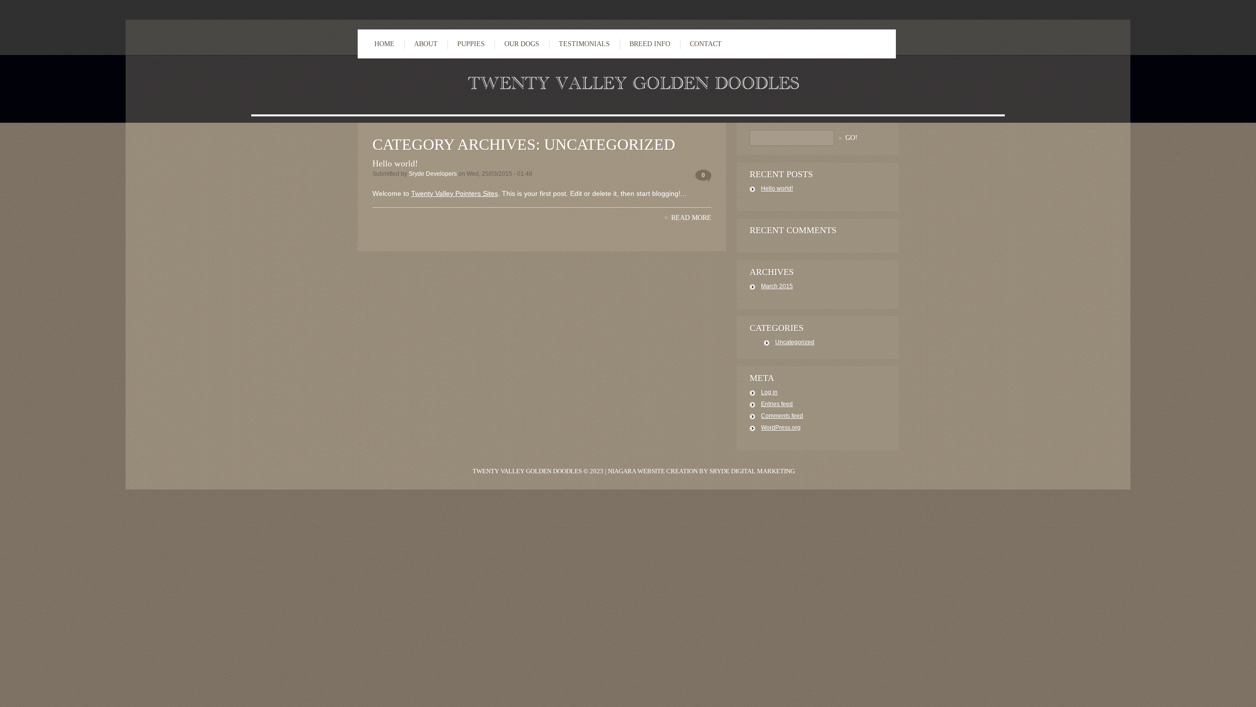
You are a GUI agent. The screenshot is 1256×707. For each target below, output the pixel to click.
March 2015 (777, 286)
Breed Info (649, 44)
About (426, 44)
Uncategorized (794, 342)
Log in (769, 392)
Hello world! (395, 163)
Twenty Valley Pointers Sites (454, 193)
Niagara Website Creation (653, 471)
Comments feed (782, 415)
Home (384, 44)
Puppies (471, 44)
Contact (706, 44)
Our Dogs (521, 44)
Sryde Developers (433, 173)
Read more (691, 217)
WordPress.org (781, 427)
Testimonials (584, 44)
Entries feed (777, 404)
